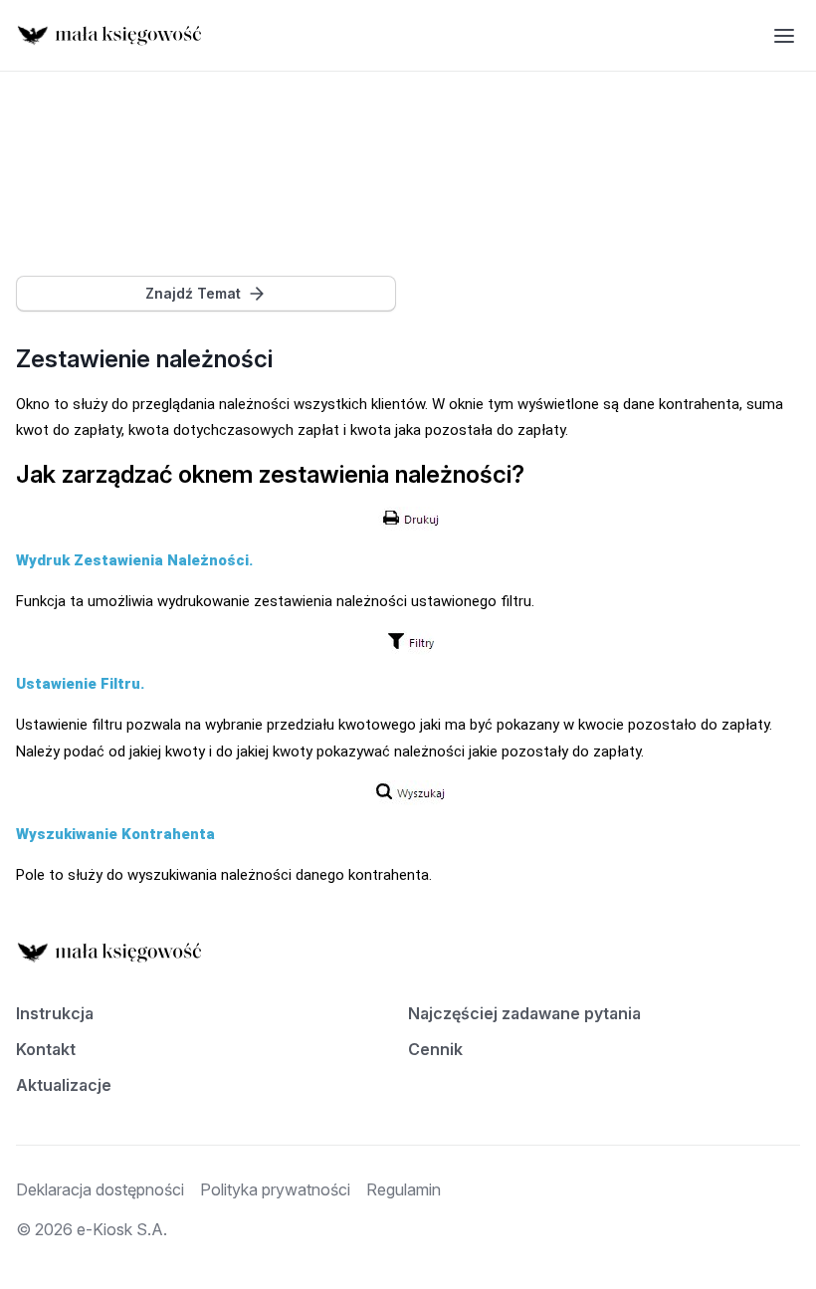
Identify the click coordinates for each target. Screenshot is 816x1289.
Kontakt (46, 1049)
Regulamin (403, 1189)
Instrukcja (55, 1013)
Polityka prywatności (275, 1189)
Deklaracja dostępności (100, 1189)
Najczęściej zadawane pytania (524, 1013)
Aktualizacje (63, 1085)
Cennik (435, 1049)
